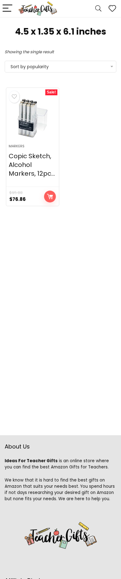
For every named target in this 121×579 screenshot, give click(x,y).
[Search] (98, 8)
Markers (17, 146)
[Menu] (7, 8)
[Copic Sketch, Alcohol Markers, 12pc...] (33, 118)
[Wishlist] (112, 8)
